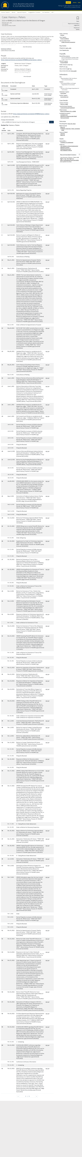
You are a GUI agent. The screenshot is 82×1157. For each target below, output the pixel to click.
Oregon (62, 35)
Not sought (73, 71)
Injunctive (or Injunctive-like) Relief (69, 116)
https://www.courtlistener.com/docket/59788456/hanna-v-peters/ (31, 114)
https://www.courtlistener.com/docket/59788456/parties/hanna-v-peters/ (21, 60)
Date (33, 86)
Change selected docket (7, 119)
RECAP (47, 134)
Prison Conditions (65, 38)
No (71, 64)
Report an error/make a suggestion (73, 24)
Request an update (76, 28)
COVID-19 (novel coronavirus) (68, 42)
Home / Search (5, 12)
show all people (27, 76)
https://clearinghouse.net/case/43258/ (69, 160)
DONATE (68, 2)
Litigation (63, 133)
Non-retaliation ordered (66, 150)
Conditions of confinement (67, 142)
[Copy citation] (79, 154)
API (52, 12)
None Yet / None (72, 123)
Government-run (64, 97)
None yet (63, 127)
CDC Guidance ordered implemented (69, 146)
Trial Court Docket (65, 117)
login (79, 2)
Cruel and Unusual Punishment (68, 107)
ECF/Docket (5, 86)
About (13, 12)
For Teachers (45, 12)
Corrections (63, 93)
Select (51, 122)
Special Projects (21, 12)
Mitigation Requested (66, 149)
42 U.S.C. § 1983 (64, 104)
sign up (74, 2)
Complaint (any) (64, 115)
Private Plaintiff (64, 62)
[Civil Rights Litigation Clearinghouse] (13, 5)
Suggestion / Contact (34, 12)
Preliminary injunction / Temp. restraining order (70, 129)
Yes (68, 50)
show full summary (27, 47)
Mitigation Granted (65, 147)
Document (13, 86)
